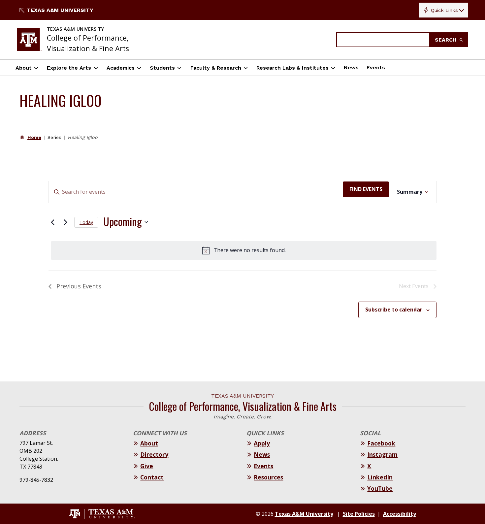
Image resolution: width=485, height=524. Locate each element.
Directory (154, 454)
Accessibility (399, 513)
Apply (262, 443)
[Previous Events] (52, 222)
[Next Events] (65, 222)
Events (376, 67)
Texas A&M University (60, 10)
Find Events (365, 189)
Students (162, 68)
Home (34, 137)
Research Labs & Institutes (292, 68)
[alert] (243, 250)
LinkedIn (380, 477)
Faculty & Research (215, 68)
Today (86, 222)
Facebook (381, 443)
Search (446, 40)
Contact (152, 477)
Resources (268, 477)
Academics (121, 68)
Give (146, 466)
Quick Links (444, 10)
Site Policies (359, 513)
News (351, 67)
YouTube (380, 488)
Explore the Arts (69, 68)
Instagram (382, 454)
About (24, 68)
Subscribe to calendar (393, 309)
